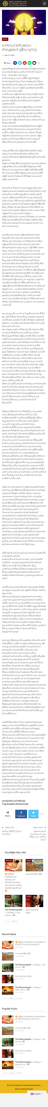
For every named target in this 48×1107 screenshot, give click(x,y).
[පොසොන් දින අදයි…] (34, 865)
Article (9, 861)
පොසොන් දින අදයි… (23, 953)
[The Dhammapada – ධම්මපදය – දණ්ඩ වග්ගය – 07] (7, 990)
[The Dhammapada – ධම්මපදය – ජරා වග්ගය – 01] (13, 901)
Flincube (30, 1089)
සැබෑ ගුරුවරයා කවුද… (23, 976)
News (5, 39)
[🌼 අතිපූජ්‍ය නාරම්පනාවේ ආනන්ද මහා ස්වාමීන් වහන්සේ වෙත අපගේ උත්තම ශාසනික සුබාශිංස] (13, 865)
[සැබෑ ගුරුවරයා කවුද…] (34, 901)
